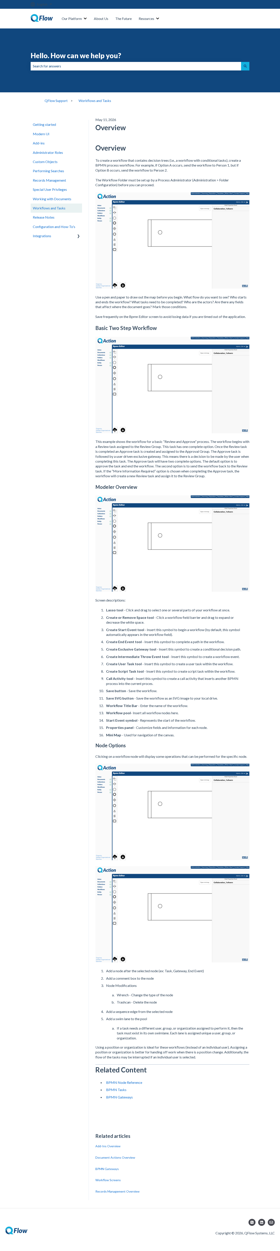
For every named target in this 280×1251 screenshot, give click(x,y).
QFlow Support (56, 100)
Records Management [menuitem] (49, 180)
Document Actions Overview (115, 1157)
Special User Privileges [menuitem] (50, 189)
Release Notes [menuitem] (43, 217)
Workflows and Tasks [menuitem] (49, 208)
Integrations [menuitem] (42, 236)
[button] (78, 236)
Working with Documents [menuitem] (52, 199)
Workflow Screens (108, 1180)
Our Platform (72, 18)
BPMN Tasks (116, 1090)
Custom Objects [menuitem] (45, 162)
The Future (123, 18)
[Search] (245, 66)
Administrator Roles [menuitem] (48, 152)
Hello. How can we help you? (76, 55)
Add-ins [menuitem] (39, 143)
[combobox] (136, 66)
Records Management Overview (117, 1191)
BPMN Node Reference (124, 1082)
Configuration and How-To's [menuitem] (54, 227)
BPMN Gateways (119, 1097)
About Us (101, 18)
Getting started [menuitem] (44, 124)
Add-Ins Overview (108, 1146)
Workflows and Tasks (95, 100)
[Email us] (271, 1222)
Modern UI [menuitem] (41, 134)
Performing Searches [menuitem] (48, 171)
